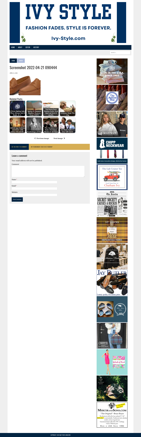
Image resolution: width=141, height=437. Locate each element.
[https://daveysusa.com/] (112, 347)
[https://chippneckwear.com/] (112, 162)
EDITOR (27, 47)
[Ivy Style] (68, 22)
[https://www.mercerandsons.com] (112, 426)
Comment (15, 164)
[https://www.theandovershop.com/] (112, 109)
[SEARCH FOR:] (120, 52)
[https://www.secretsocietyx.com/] (112, 215)
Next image (58, 138)
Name (14, 179)
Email (14, 186)
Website (15, 192)
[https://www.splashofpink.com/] (112, 374)
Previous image (43, 138)
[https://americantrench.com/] (112, 268)
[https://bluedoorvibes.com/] (112, 321)
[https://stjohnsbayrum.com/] (112, 242)
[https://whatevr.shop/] (112, 136)
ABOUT (20, 47)
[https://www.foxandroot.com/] (112, 400)
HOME (13, 47)
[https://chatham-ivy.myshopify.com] (112, 189)
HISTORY (36, 47)
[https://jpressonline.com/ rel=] (112, 83)
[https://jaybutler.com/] (112, 294)
